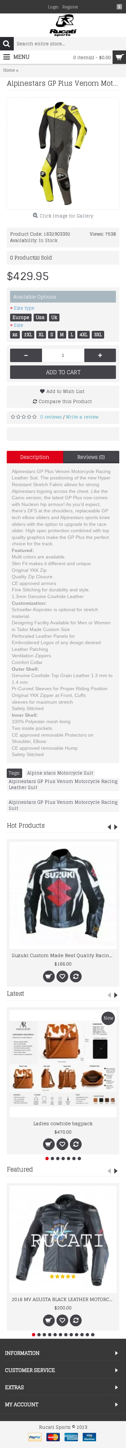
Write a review (82, 417)
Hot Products (26, 825)
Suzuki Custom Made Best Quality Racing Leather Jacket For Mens (64, 955)
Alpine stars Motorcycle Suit (60, 773)
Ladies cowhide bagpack (63, 1123)
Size (18, 325)
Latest (15, 993)
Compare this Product (65, 401)
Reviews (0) (91, 457)
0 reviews (51, 417)
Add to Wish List (65, 391)
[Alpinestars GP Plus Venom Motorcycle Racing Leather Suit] (63, 153)
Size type (24, 308)
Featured (20, 1169)
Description (34, 457)
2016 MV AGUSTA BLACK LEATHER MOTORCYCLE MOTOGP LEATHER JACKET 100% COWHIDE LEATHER (64, 1299)
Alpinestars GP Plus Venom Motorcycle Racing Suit (63, 805)
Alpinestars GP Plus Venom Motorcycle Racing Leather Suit (63, 784)
